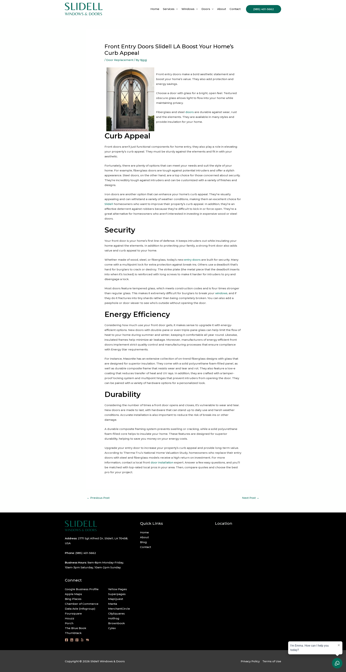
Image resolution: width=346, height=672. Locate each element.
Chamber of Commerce (81, 603)
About (221, 9)
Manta (112, 603)
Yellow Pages (117, 589)
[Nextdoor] (87, 640)
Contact (235, 9)
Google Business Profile (82, 589)
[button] (263, 9)
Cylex (112, 628)
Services (168, 9)
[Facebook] (66, 640)
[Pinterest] (77, 640)
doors (189, 112)
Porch (69, 623)
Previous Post (98, 497)
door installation (162, 462)
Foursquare (73, 613)
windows (221, 293)
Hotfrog (113, 618)
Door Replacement (119, 60)
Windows (187, 9)
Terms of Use (271, 661)
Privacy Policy (250, 661)
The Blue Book (75, 628)
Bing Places (73, 599)
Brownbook (116, 623)
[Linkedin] (71, 640)
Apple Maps (73, 594)
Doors (205, 9)
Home (154, 9)
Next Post (250, 497)
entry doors (192, 259)
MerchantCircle (119, 608)
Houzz (69, 618)
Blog (143, 542)
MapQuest (115, 599)
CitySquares (116, 613)
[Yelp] (82, 640)
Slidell (109, 204)
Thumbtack (73, 633)
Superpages (117, 594)
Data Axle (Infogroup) (80, 608)
